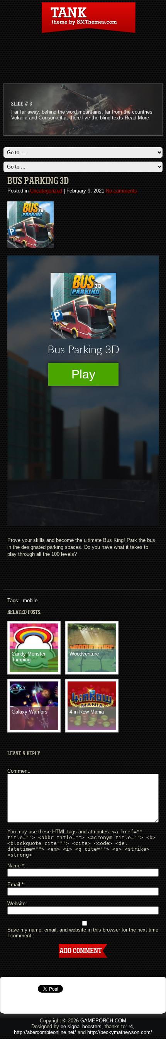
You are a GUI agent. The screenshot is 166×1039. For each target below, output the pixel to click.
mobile (30, 600)
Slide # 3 (21, 104)
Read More (137, 118)
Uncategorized (46, 191)
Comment (18, 771)
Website (16, 903)
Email (15, 884)
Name (15, 866)
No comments (121, 191)
